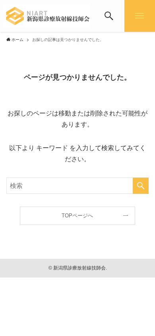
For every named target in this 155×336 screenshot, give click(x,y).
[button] (108, 16)
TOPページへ (77, 216)
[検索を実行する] (141, 186)
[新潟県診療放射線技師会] (47, 16)
